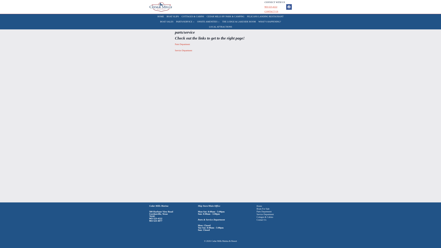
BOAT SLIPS (173, 16)
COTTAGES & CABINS (193, 16)
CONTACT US (271, 11)
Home (259, 206)
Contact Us (261, 220)
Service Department (183, 50)
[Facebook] (289, 7)
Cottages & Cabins (265, 217)
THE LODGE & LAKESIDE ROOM (239, 21)
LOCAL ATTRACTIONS (220, 27)
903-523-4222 (270, 7)
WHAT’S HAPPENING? (269, 21)
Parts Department (182, 44)
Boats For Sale (263, 209)
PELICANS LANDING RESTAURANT (265, 16)
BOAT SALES (166, 21)
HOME (160, 16)
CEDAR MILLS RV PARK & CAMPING (225, 16)
